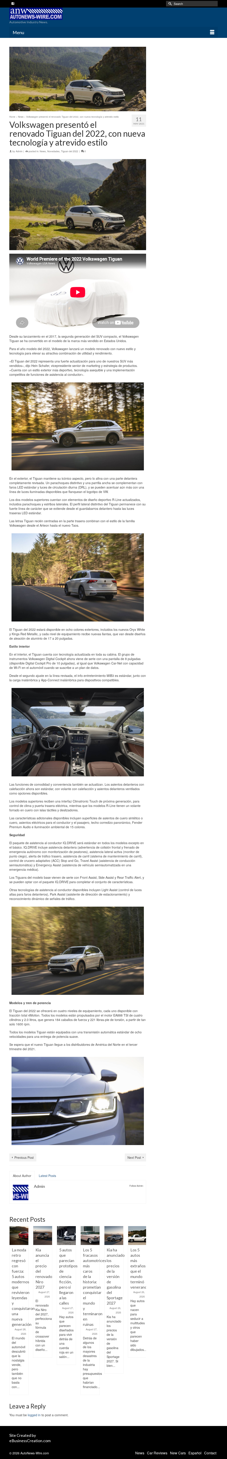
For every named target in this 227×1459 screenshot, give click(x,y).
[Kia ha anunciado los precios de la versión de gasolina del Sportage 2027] (113, 1235)
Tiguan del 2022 (69, 151)
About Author (22, 1175)
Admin (19, 151)
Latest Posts (47, 1175)
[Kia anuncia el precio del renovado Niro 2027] (42, 1235)
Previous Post (24, 1157)
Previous (13, 1310)
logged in (34, 1415)
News (43, 151)
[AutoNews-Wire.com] (41, 14)
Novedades (53, 151)
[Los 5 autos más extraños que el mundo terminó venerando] (137, 1235)
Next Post (134, 1157)
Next (142, 1310)
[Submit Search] (169, 3)
